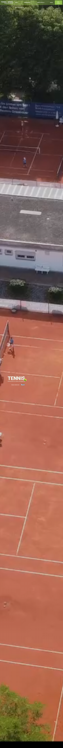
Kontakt (51, 2)
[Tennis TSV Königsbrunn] (7, 2)
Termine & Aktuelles (40, 2)
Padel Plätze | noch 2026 (19, 7)
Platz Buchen (58, 2)
